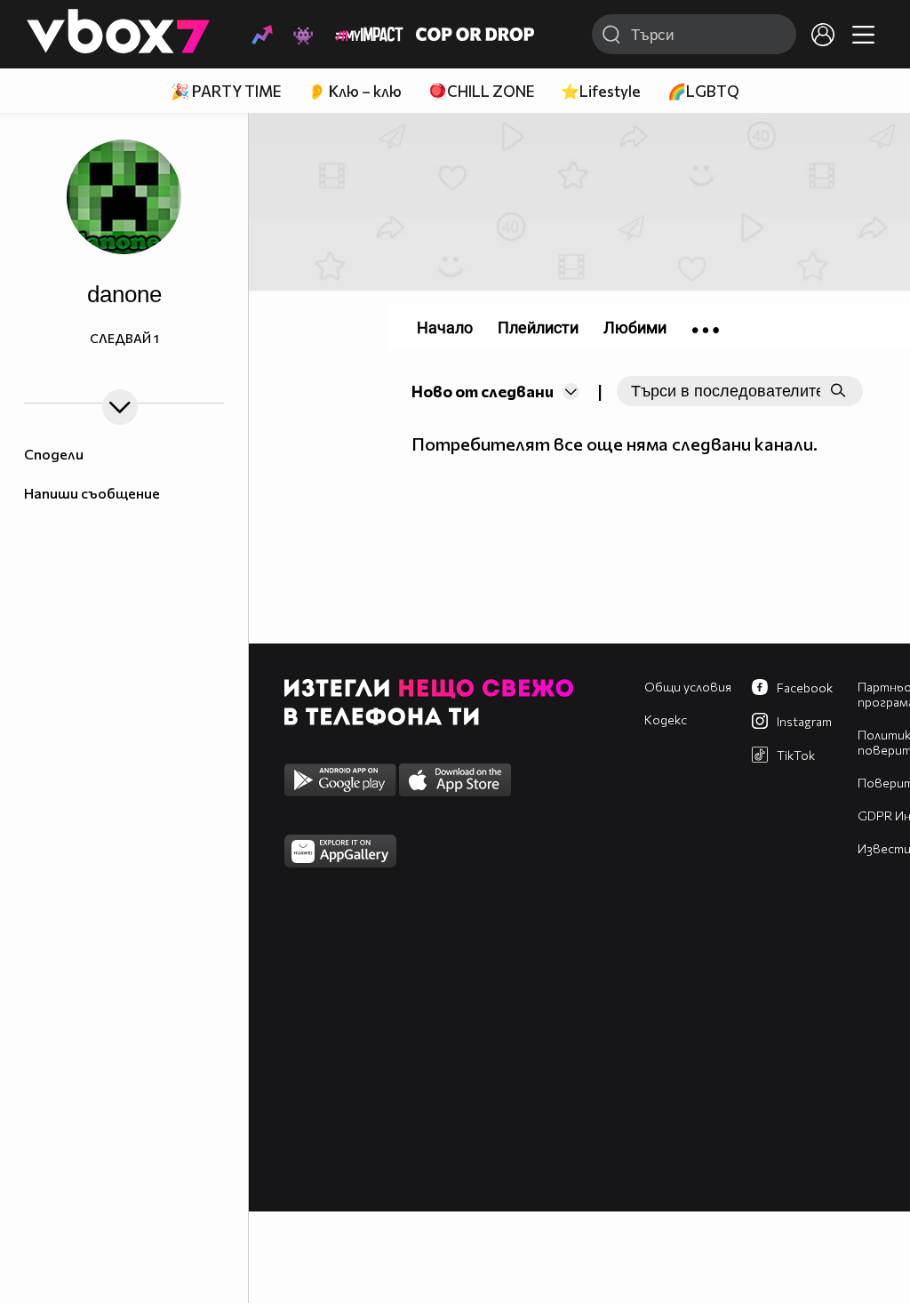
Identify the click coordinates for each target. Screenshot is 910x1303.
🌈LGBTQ (703, 91)
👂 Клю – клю (354, 91)
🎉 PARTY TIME (226, 91)
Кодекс (665, 719)
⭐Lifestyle (601, 91)
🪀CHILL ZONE (481, 91)
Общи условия (687, 686)
